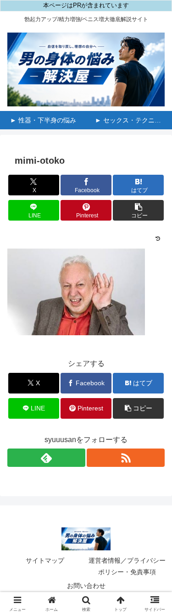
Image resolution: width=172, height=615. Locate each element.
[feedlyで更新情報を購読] (46, 458)
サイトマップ (45, 560)
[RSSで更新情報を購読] (126, 458)
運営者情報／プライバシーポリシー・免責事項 (127, 566)
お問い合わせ (86, 585)
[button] (138, 210)
